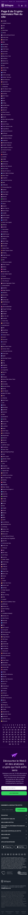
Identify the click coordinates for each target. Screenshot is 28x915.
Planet (4, 203)
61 (3, 742)
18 (19, 727)
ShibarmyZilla (6, 236)
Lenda (4, 503)
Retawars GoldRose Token (9, 601)
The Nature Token (7, 88)
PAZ (4, 28)
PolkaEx (4, 269)
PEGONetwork (6, 302)
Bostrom (5, 199)
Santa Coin (5, 39)
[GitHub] (25, 854)
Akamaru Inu (6, 615)
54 (7, 739)
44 (24, 734)
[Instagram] (19, 854)
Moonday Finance (7, 358)
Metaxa (4, 512)
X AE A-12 (5, 304)
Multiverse (5, 163)
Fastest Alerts (6, 334)
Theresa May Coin (7, 187)
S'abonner (21, 809)
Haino (4, 428)
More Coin (5, 573)
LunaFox (5, 641)
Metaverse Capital (7, 262)
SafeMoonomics (6, 91)
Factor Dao (5, 320)
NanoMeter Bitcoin (7, 138)
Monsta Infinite (6, 386)
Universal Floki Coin (7, 351)
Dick (4, 515)
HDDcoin (5, 224)
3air (3, 550)
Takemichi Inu (6, 711)
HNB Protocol (6, 234)
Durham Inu (5, 646)
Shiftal (4, 32)
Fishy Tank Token (7, 583)
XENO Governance (7, 697)
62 (6, 742)
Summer (5, 381)
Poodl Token (6, 660)
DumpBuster (6, 695)
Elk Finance (5, 168)
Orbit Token (5, 430)
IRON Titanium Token (8, 250)
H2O (4, 374)
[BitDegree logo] (6, 881)
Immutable (5, 384)
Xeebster (5, 412)
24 (12, 730)
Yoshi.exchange (6, 74)
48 (13, 737)
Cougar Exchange (7, 309)
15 (11, 727)
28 (24, 730)
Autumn (4, 423)
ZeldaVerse (5, 231)
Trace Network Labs (7, 126)
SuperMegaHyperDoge (8, 451)
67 (21, 742)
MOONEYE (5, 416)
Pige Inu (5, 372)
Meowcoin (5, 533)
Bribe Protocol (6, 112)
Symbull (4, 189)
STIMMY (5, 313)
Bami (4, 414)
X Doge (4, 498)
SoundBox (5, 46)
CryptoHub (5, 369)
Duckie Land (6, 585)
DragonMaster (6, 636)
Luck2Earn (5, 426)
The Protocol (6, 280)
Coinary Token (6, 348)
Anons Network (6, 655)
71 (15, 744)
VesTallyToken (6, 105)
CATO (4, 519)
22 (6, 730)
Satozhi (4, 501)
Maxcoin (5, 196)
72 (18, 744)
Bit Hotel (5, 311)
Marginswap (6, 435)
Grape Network (6, 255)
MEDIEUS (5, 292)
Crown (4, 344)
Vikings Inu (5, 704)
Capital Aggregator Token (9, 283)
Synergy (5, 587)
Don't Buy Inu (6, 208)
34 (18, 732)
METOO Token (6, 444)
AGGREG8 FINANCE (7, 613)
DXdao (4, 672)
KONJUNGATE (6, 285)
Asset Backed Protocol (8, 536)
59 (21, 739)
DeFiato (4, 676)
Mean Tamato (6, 487)
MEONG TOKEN (6, 458)
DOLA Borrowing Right (8, 119)
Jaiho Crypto (6, 456)
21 (3, 730)
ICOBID (4, 159)
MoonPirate (5, 44)
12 (3, 727)
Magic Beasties (6, 290)
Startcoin (5, 622)
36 (24, 732)
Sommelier (5, 51)
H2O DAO (5, 220)
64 (12, 742)
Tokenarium (5, 161)
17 (16, 727)
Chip (4, 362)
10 (22, 725)
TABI (4, 597)
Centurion (5, 339)
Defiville (4, 419)
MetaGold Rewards (7, 142)
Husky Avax (5, 37)
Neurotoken (5, 229)
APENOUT (5, 154)
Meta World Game (7, 346)
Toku (4, 395)
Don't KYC (5, 53)
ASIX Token (5, 400)
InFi (3, 402)
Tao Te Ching (6, 594)
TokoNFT (5, 121)
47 (10, 737)
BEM (4, 42)
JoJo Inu (5, 557)
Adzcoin (5, 440)
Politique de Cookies (17, 912)
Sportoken (5, 81)
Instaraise (5, 688)
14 (8, 727)
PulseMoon (5, 447)
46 (7, 737)
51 (21, 737)
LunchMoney (6, 522)
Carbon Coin (6, 529)
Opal (4, 454)
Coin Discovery (6, 79)
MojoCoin (5, 569)
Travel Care (5, 353)
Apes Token (5, 175)
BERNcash (5, 604)
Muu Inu (5, 491)
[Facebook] (11, 854)
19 (22, 727)
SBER (4, 517)
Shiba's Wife (6, 67)
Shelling (4, 252)
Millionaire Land (6, 653)
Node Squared (6, 590)
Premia (4, 72)
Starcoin (5, 297)
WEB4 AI (5, 564)
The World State (6, 707)
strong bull (5, 629)
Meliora (4, 266)
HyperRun (5, 107)
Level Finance (6, 323)
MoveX (4, 117)
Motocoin (5, 721)
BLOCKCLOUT (6, 325)
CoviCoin (5, 341)
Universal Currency (7, 180)
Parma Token (6, 210)
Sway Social (5, 192)
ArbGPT (4, 599)
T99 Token (5, 639)
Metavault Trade (6, 664)
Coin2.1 (4, 337)
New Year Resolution (8, 679)
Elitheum (5, 693)
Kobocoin (5, 437)
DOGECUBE (5, 643)
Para (4, 505)
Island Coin (5, 472)
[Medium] (16, 854)
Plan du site (2, 912)
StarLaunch (5, 650)
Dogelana (5, 365)
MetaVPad (5, 407)
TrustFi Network (6, 114)
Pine (4, 463)
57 (15, 739)
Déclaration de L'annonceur (23, 912)
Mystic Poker (6, 248)
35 (21, 732)
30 (7, 732)
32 (12, 732)
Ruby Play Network (7, 166)
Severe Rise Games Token (9, 379)
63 (9, 742)
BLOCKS (5, 227)
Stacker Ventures (7, 77)
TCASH (4, 709)
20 (25, 727)
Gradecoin (5, 140)
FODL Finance (6, 264)
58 (18, 739)
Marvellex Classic (7, 714)
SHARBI (4, 21)
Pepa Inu (5, 442)
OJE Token (5, 555)
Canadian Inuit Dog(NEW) (9, 538)
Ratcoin (4, 152)
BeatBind (5, 288)
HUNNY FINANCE (7, 145)
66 (18, 742)
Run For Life (5, 316)
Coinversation (6, 217)
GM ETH (5, 540)
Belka (4, 592)
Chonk (4, 510)
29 (4, 732)
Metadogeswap (6, 632)
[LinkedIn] (13, 854)
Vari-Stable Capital (7, 273)
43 (21, 734)
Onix (4, 360)
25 (15, 730)
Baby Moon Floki (7, 56)
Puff (4, 578)
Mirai (4, 100)
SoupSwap (5, 330)
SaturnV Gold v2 (6, 170)
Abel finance (6, 618)
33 (15, 732)
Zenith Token (6, 124)
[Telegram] (5, 854)
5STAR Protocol (6, 278)
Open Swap (5, 241)
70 (13, 744)
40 (12, 734)
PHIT (4, 98)
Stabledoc (5, 496)
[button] (21, 5)
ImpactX (4, 206)
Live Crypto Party (7, 477)
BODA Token (6, 531)
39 (9, 734)
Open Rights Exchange (8, 173)
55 (9, 739)
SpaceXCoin (5, 63)
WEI (3, 327)
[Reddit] (22, 854)
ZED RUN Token (6, 718)
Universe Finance (7, 149)
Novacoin (5, 245)
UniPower (5, 133)
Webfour (5, 238)
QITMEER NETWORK (7, 135)
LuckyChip (5, 669)
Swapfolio (5, 466)
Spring (4, 388)
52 (24, 737)
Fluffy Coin (5, 545)
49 (16, 737)
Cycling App (5, 299)
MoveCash (5, 30)
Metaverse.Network (7, 131)
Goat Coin (5, 494)
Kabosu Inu (5, 60)
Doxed (4, 276)
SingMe (4, 508)
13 (5, 727)
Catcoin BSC (6, 667)
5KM (4, 182)
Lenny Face (5, 421)
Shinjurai (5, 257)
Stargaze (5, 377)
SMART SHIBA (6, 468)
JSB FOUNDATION (7, 306)
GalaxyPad (5, 86)
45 (4, 737)
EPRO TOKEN (6, 559)
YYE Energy (5, 561)
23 (9, 730)
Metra (4, 700)
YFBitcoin (5, 566)
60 (24, 739)
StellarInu (5, 702)
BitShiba (5, 70)
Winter (4, 405)
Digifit (4, 355)
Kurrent (4, 683)
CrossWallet (5, 648)
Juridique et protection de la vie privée (9, 912)
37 (3, 734)
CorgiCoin (5, 177)
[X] (2, 854)
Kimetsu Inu (5, 606)
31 (9, 732)
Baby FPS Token (6, 393)
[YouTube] (8, 854)
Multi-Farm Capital (7, 222)
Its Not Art (5, 716)
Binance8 (5, 461)
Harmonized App (7, 543)
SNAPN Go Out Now (8, 475)
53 (4, 739)
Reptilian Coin (6, 271)
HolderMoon (6, 686)
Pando (4, 658)
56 (12, 739)
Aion (4, 65)
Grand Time (5, 571)
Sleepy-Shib (5, 634)
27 (21, 730)
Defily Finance (6, 215)
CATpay (4, 103)
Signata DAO (6, 470)
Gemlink (5, 156)
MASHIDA (5, 484)
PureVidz (5, 93)
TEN (4, 611)
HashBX (4, 213)
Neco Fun (5, 681)
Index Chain (5, 449)
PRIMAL (4, 482)
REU (4, 259)
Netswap (5, 620)
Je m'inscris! (14, 793)
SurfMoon (5, 58)
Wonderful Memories (8, 674)
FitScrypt (5, 547)
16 (14, 727)
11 (24, 725)
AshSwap (5, 526)
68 (24, 742)
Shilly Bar (5, 398)
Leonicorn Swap (6, 201)
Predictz (5, 690)
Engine (4, 580)
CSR (4, 25)
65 (15, 742)
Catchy (4, 576)
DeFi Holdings (6, 608)
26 (18, 730)
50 (19, 737)
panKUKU (5, 409)
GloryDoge (5, 243)
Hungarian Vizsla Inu (8, 147)
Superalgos (5, 194)
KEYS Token (5, 96)
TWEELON (5, 185)
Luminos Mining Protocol (9, 35)
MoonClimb (5, 295)
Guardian (5, 318)
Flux (4, 625)
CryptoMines (6, 128)
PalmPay (5, 480)
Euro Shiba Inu (6, 433)
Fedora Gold (6, 84)
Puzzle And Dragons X (8, 489)
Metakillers (5, 662)
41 (15, 734)
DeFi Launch (6, 627)
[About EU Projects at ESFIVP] (7, 872)
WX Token (5, 552)
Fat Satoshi (5, 391)
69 (10, 744)
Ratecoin (5, 110)
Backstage (5, 332)
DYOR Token (6, 49)
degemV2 (5, 367)
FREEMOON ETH (7, 524)
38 (6, 734)
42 (18, 734)
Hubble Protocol (6, 23)
